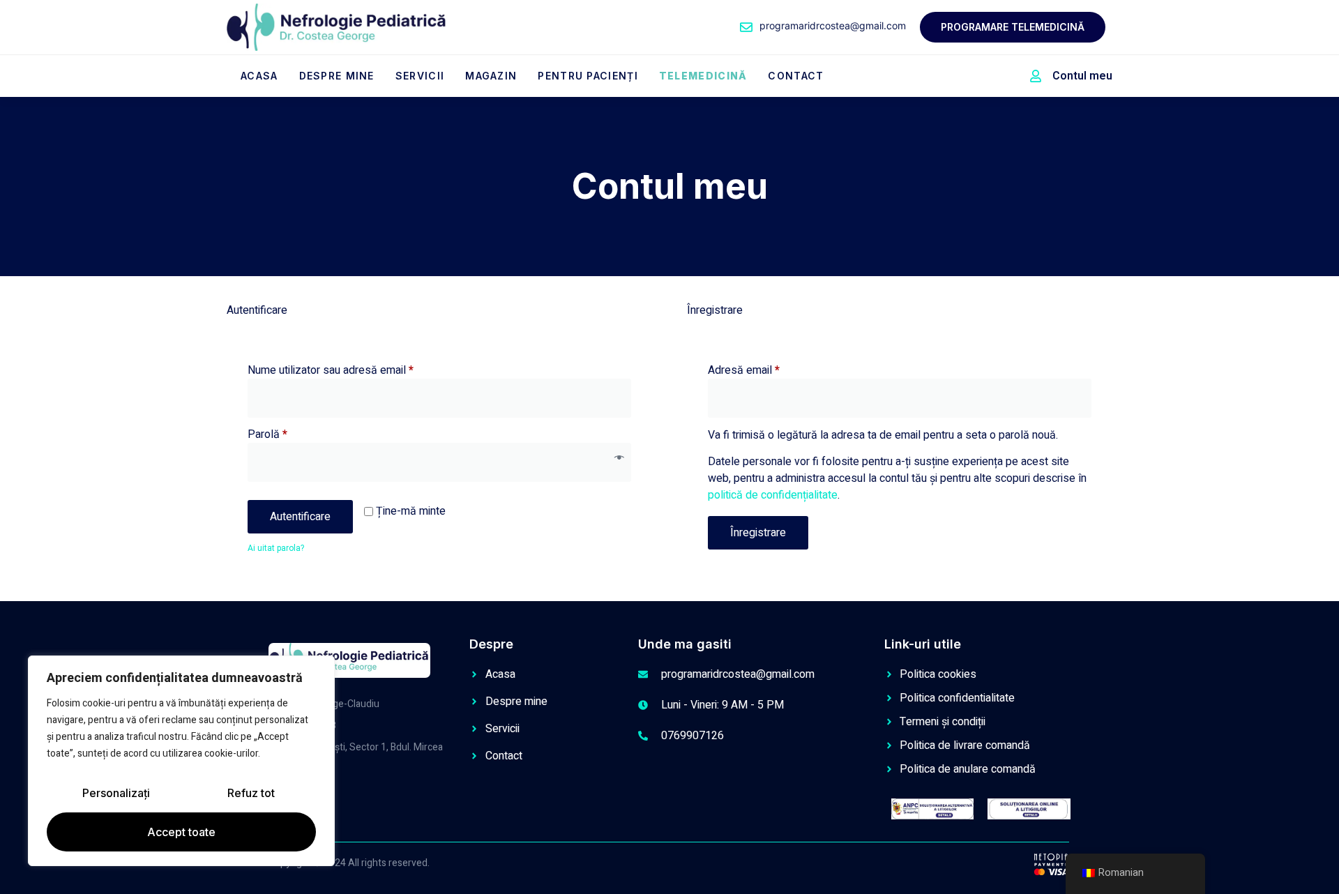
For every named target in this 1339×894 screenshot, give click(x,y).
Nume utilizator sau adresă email (356, 370)
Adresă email (769, 370)
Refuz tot (251, 793)
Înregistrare (758, 532)
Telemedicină (703, 76)
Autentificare (300, 516)
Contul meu (1082, 76)
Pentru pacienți (588, 76)
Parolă (293, 434)
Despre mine (337, 76)
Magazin (491, 76)
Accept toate (181, 832)
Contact (796, 76)
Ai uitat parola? (276, 548)
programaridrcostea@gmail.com (832, 25)
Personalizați (116, 793)
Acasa (259, 76)
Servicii (419, 76)
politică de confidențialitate (773, 495)
